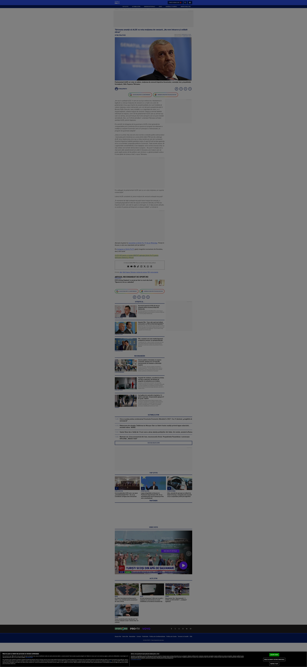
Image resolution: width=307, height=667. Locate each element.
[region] (153, 659)
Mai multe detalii (29, 657)
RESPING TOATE (274, 663)
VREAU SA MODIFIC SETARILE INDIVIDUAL (274, 659)
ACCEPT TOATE (274, 654)
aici (110, 660)
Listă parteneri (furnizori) (136, 659)
